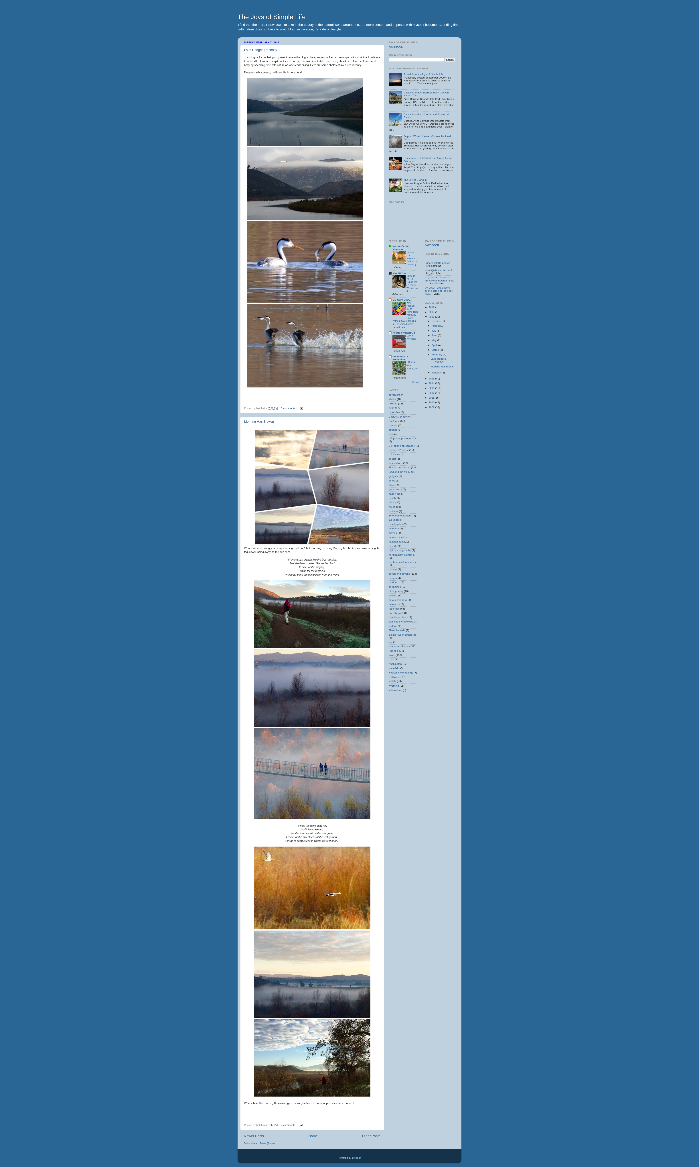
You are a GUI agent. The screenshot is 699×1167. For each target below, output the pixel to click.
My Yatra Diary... (402, 299)
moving (393, 533)
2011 (432, 397)
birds (391, 408)
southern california (399, 646)
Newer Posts (254, 1136)
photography (396, 591)
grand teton (395, 489)
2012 (432, 393)
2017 (432, 312)
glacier (392, 485)
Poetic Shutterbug (403, 332)
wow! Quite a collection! (438, 270)
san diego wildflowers (401, 621)
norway (393, 569)
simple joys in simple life (402, 634)
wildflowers (395, 677)
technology (395, 650)
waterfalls (394, 668)
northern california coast (402, 562)
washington (395, 664)
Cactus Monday (398, 416)
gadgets (393, 476)
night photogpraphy (400, 550)
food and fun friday (399, 472)
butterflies (394, 412)
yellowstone (395, 690)
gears (392, 480)
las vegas (394, 519)
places (392, 595)
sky (390, 642)
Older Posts (371, 1136)
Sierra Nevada (397, 630)
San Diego (395, 613)
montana (394, 528)
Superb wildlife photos (437, 263)
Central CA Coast (398, 450)
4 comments (288, 1125)
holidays (393, 511)
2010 (432, 402)
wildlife (392, 681)
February (437, 354)
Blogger (356, 1157)
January (437, 372)
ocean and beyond (399, 573)
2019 (432, 307)
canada (393, 429)
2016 (432, 317)
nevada (393, 546)
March (436, 349)
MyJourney (399, 273)
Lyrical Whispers (411, 337)
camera (393, 425)
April (434, 345)
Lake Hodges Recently (260, 50)
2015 (432, 378)
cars (391, 434)
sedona (393, 626)
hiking (392, 507)
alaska (392, 399)
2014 (432, 383)
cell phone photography (402, 438)
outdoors (394, 582)
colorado (394, 454)
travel (392, 655)
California (394, 421)
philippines (395, 587)
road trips (394, 608)
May (434, 340)
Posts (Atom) (267, 1143)
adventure (394, 394)
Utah (391, 659)
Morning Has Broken (259, 421)
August (436, 325)
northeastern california (401, 554)
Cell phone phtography (402, 446)
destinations (395, 463)
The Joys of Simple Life (272, 17)
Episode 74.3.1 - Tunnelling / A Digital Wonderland (412, 283)
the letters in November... (400, 358)
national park (396, 541)
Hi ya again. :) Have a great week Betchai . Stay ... (439, 280)
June (435, 335)
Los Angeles (396, 524)
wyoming (394, 685)
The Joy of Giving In (415, 180)
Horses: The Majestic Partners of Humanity (412, 258)
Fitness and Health (399, 467)
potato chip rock (398, 600)
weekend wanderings (401, 672)
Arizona (393, 403)
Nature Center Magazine (401, 247)
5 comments (288, 408)
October (437, 321)
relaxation (394, 604)
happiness (394, 493)
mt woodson (396, 537)
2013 (432, 388)
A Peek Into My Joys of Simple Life (423, 74)
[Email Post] (300, 408)
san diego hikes (398, 617)
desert (392, 458)
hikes (392, 502)
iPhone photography (400, 515)
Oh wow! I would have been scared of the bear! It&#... (439, 291)
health (392, 498)
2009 (432, 407)
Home (313, 1136)
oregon (393, 578)
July (434, 330)
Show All (415, 382)
